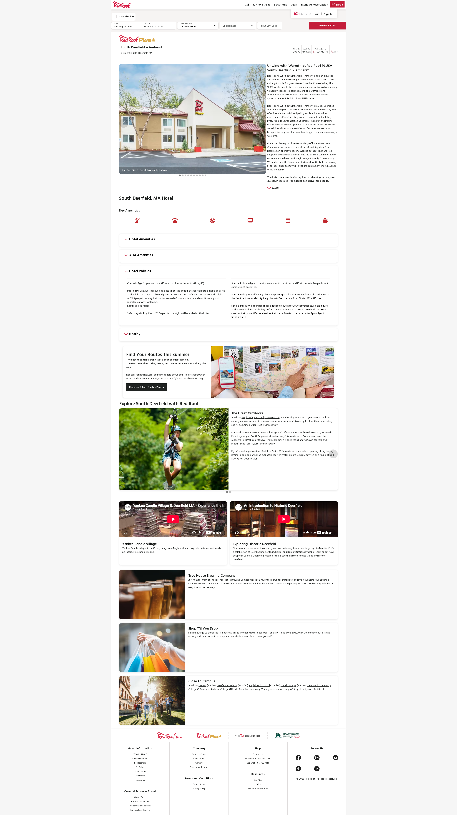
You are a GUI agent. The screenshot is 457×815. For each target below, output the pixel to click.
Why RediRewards (140, 759)
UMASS (202, 686)
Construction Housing (140, 810)
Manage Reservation (314, 5)
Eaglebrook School (259, 686)
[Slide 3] (185, 175)
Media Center (199, 759)
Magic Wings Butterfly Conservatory (261, 418)
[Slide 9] (203, 175)
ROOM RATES (327, 26)
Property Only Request (140, 806)
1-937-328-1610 (322, 52)
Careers (199, 763)
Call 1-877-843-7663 (257, 5)
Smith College (288, 686)
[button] (123, 123)
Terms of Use (199, 784)
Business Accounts (140, 801)
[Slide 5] (191, 175)
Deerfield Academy (227, 686)
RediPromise (140, 763)
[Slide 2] (183, 175)
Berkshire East (269, 451)
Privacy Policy (199, 789)
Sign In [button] (328, 14)
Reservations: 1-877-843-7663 (258, 759)
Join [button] (316, 14)
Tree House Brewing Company (235, 580)
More (275, 188)
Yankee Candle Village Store (137, 548)
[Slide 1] (180, 175)
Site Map (258, 780)
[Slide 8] (200, 175)
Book (339, 5)
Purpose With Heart (199, 767)
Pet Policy (140, 767)
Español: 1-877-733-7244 (258, 763)
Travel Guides (140, 771)
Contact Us (258, 754)
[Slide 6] (194, 175)
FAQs (258, 784)
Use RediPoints (126, 17)
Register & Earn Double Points (146, 387)
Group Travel (140, 797)
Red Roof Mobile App (258, 789)
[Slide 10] (205, 175)
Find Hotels (140, 776)
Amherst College (220, 689)
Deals (294, 5)
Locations (280, 5)
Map (335, 52)
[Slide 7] (197, 175)
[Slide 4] (188, 175)
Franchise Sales (199, 754)
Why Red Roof (140, 754)
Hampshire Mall (227, 633)
